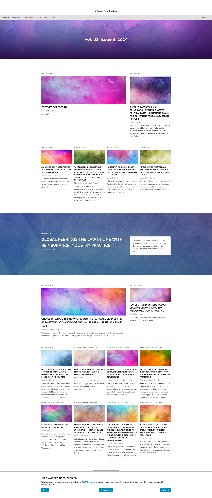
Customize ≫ (107, 490)
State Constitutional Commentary (85, 347)
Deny (46, 490)
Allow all (166, 490)
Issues (46, 18)
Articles (4, 18)
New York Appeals (47, 73)
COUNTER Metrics (88, 482)
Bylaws (54, 18)
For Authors (16, 18)
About (39, 18)
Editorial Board (28, 18)
